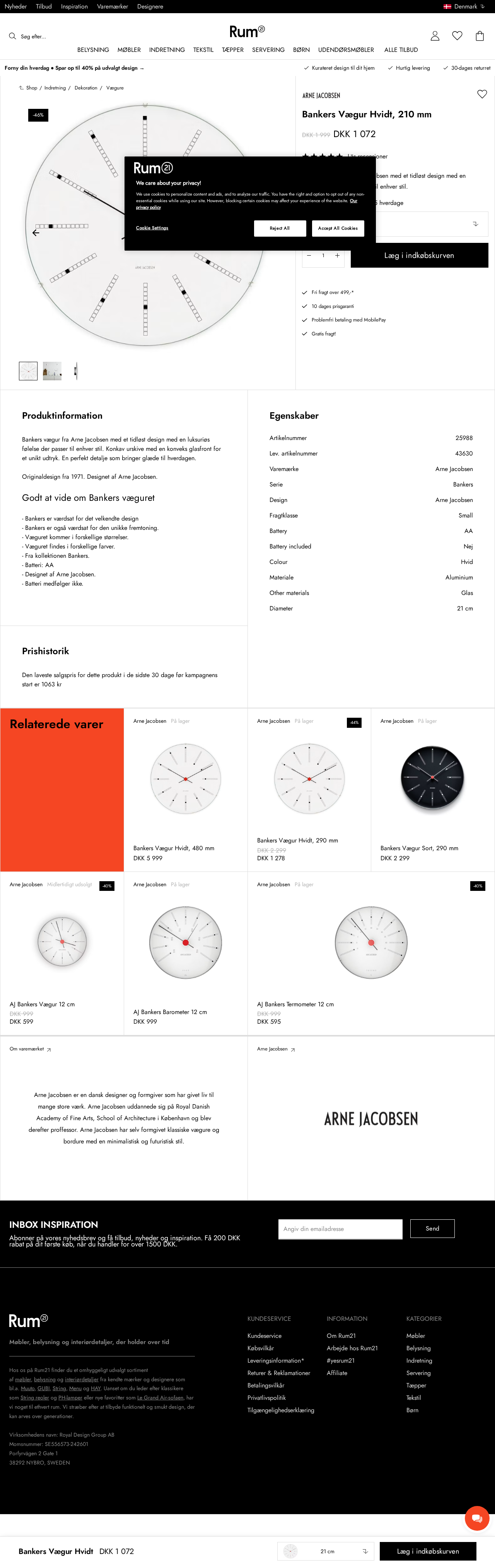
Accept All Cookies (338, 228)
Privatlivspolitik (267, 1398)
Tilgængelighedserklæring (281, 1410)
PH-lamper (70, 1397)
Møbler (415, 1336)
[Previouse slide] (36, 234)
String (59, 1388)
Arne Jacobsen (454, 468)
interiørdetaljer (82, 1379)
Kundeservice (265, 1336)
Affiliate (337, 1373)
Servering (418, 1373)
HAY (96, 1388)
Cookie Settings (152, 228)
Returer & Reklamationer (279, 1373)
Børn (412, 1410)
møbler (23, 1379)
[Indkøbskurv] (480, 36)
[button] (467, 6)
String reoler (34, 1397)
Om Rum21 (341, 1336)
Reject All (280, 228)
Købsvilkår (261, 1348)
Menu (75, 1388)
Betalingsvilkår (266, 1385)
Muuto (27, 1388)
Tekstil (413, 1398)
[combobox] (464, 6)
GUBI (44, 1388)
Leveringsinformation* (276, 1361)
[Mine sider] (435, 36)
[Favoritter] (457, 36)
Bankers (463, 484)
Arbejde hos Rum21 (352, 1348)
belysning (45, 1379)
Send (432, 1228)
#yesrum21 (341, 1361)
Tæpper (416, 1385)
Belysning (418, 1348)
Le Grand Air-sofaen (160, 1397)
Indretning (419, 1361)
